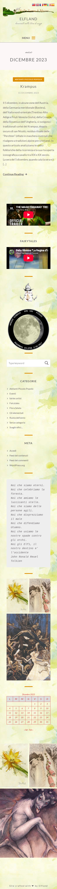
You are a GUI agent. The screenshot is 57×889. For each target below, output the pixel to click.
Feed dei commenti (19, 460)
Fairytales (14, 403)
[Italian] (49, 4)
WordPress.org (17, 465)
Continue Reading (13, 174)
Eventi (13, 393)
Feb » (31, 730)
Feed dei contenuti (19, 455)
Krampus (28, 86)
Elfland (28, 19)
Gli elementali (16, 412)
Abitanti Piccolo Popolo (28, 79)
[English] (38, 4)
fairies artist (15, 398)
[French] (41, 4)
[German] (45, 4)
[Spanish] (53, 4)
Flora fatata (15, 408)
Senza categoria (17, 422)
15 (35, 713)
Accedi (13, 450)
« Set (26, 730)
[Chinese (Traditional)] (34, 4)
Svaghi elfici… (16, 427)
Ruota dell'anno (17, 417)
